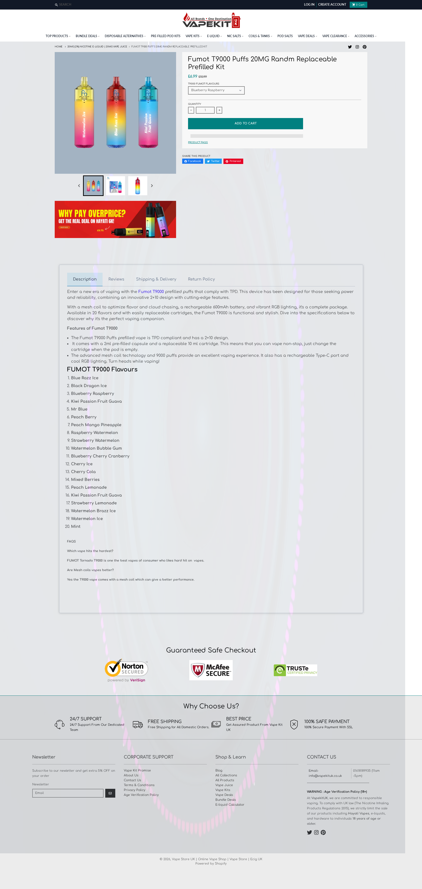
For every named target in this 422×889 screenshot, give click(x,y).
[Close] (417, 5)
